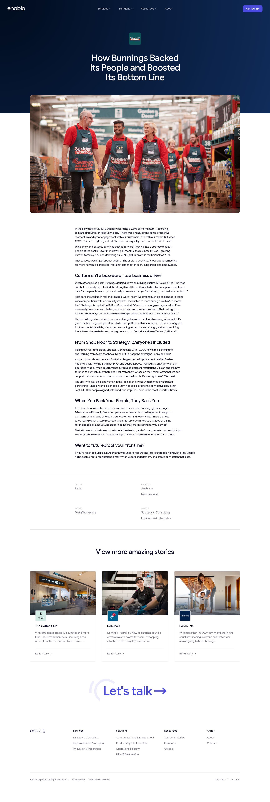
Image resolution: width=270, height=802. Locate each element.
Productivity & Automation (131, 743)
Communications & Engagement (135, 737)
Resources (170, 743)
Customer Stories (174, 737)
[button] (104, 8)
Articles (168, 748)
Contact (212, 743)
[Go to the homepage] (37, 731)
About (210, 737)
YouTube (236, 779)
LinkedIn (220, 779)
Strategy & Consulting (85, 737)
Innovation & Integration (87, 748)
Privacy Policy (78, 779)
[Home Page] (16, 8)
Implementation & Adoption (89, 743)
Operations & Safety (128, 748)
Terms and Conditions (99, 779)
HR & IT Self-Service (127, 754)
